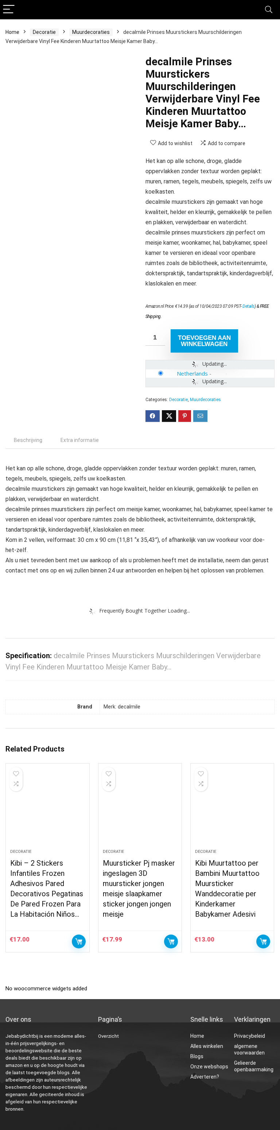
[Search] (268, 9)
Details (248, 306)
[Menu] (9, 9)
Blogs (196, 1056)
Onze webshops (209, 1066)
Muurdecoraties (91, 32)
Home (12, 32)
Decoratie (44, 32)
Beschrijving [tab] (28, 440)
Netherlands (192, 373)
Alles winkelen (206, 1046)
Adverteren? (204, 1077)
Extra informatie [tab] (80, 440)
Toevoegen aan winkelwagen (204, 340)
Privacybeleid (249, 1036)
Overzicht (108, 1036)
